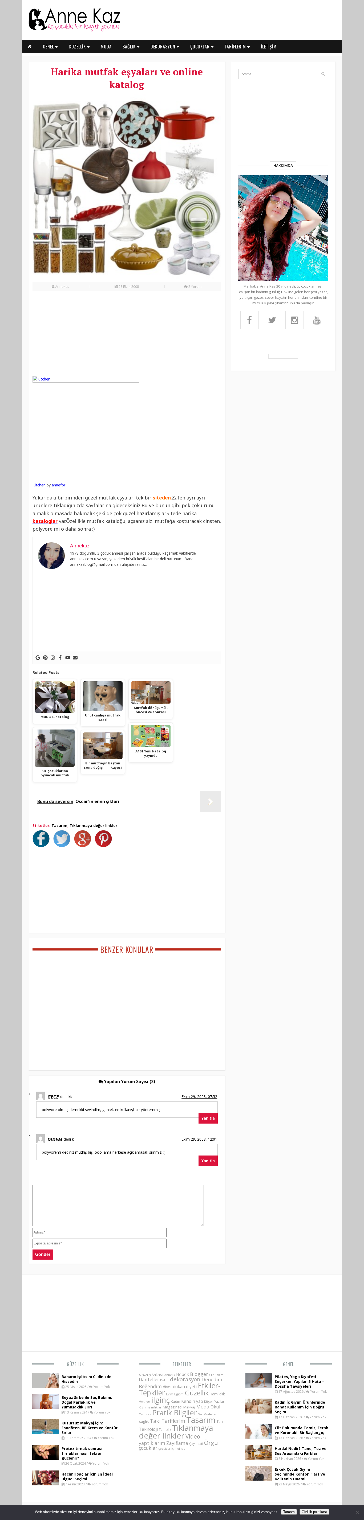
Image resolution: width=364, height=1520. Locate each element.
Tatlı (220, 1421)
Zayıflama (177, 1443)
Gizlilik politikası (314, 1512)
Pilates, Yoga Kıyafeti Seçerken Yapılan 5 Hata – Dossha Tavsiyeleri (299, 1381)
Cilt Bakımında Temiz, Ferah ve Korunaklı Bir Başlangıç (301, 1430)
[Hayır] (357, 1512)
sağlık (144, 1421)
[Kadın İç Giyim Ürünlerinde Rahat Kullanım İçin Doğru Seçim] (258, 1412)
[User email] (75, 657)
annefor (58, 484)
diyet (167, 1386)
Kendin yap (192, 1401)
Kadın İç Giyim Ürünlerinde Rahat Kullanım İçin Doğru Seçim (300, 1407)
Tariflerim (173, 1420)
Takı (155, 1420)
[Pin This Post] (105, 846)
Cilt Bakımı (216, 1375)
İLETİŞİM (269, 46)
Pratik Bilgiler (174, 1412)
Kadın (175, 1401)
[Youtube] (67, 657)
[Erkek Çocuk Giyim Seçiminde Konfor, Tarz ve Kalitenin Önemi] (258, 1479)
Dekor (164, 1380)
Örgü (211, 1443)
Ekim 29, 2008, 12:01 (199, 1139)
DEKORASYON (164, 46)
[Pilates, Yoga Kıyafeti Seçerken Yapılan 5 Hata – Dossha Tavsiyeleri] (258, 1386)
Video (192, 1436)
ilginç (160, 1400)
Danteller (149, 1379)
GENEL (49, 46)
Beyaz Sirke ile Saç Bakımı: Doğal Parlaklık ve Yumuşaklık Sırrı (87, 1402)
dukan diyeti (185, 1387)
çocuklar (148, 1448)
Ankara (157, 1374)
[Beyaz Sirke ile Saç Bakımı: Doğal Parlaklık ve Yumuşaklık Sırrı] (45, 1407)
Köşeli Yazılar (214, 1401)
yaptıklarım (152, 1443)
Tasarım (59, 825)
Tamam (289, 1512)
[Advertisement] (127, 336)
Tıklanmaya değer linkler (93, 825)
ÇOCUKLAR (200, 46)
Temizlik (165, 1429)
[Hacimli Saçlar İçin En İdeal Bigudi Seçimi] (45, 1484)
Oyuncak (145, 1414)
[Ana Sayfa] (74, 30)
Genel (288, 1364)
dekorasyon (185, 1379)
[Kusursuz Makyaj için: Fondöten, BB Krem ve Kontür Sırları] (45, 1433)
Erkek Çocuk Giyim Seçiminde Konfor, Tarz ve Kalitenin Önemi (300, 1474)
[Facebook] (60, 657)
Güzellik (75, 1364)
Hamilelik (217, 1393)
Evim (169, 1394)
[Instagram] (52, 657)
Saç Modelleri (207, 1414)
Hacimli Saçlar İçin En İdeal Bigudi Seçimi (87, 1476)
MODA (106, 46)
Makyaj (189, 1407)
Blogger (199, 1374)
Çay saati (196, 1443)
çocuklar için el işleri (173, 1449)
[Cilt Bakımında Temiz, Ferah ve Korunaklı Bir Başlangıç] (258, 1437)
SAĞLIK (130, 46)
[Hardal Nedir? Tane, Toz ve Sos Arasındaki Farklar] (258, 1458)
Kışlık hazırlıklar (150, 1407)
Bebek (182, 1374)
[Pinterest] (45, 657)
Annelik (169, 1375)
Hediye (144, 1401)
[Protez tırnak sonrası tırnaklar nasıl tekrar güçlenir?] (45, 1458)
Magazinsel (172, 1407)
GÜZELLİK (78, 46)
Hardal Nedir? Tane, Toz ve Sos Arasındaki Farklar (300, 1451)
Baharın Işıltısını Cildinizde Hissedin (86, 1379)
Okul (215, 1407)
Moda (202, 1406)
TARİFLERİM (236, 46)
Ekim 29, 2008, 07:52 (199, 1096)
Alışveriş (145, 1375)
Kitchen (39, 484)
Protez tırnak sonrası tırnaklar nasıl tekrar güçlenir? (82, 1453)
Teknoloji (148, 1429)
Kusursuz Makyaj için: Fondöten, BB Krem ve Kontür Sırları (90, 1427)
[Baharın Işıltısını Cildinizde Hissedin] (45, 1386)
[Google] (37, 657)
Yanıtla (208, 1118)
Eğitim (179, 1394)
